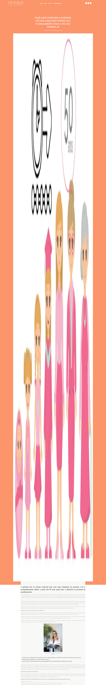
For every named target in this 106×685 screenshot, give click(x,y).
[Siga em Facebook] (86, 3)
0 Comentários (59, 30)
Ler (41, 3)
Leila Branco (47, 30)
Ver (45, 3)
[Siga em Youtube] (90, 3)
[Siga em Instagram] (88, 3)
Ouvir (50, 3)
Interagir (58, 3)
